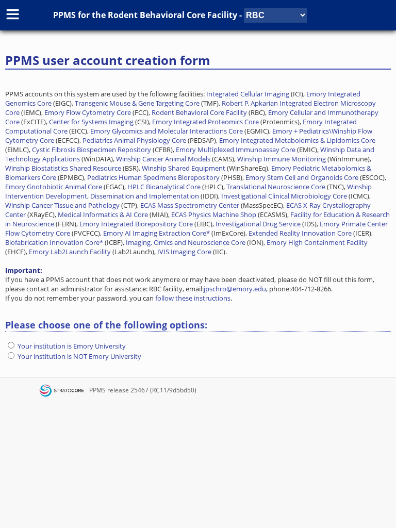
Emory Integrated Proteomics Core (205, 121)
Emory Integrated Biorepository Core (136, 223)
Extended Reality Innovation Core (300, 233)
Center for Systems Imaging (91, 121)
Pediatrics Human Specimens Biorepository (153, 177)
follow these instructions (192, 298)
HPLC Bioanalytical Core (164, 186)
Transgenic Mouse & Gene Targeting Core (137, 103)
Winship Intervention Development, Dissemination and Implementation (188, 191)
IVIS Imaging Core (184, 251)
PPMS (97, 390)
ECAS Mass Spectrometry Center (189, 205)
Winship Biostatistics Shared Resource (63, 168)
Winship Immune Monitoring (281, 158)
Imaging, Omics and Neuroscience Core (185, 242)
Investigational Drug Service (258, 223)
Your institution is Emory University (72, 346)
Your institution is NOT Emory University (79, 356)
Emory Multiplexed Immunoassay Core (235, 149)
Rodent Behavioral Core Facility (172, 15)
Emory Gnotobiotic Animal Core (53, 186)
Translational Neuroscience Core (275, 186)
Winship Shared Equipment (183, 168)
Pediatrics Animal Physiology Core (134, 140)
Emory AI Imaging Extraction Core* (156, 233)
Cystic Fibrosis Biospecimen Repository (91, 149)
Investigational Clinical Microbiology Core (284, 196)
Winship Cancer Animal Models (163, 158)
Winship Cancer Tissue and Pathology (62, 205)
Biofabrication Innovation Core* (54, 242)
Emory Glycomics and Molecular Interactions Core (166, 131)
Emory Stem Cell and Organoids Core (301, 177)
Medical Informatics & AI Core (103, 214)
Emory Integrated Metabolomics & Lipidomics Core (297, 140)
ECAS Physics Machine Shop (213, 214)
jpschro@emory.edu (235, 288)
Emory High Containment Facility (317, 242)
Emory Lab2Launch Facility (70, 251)
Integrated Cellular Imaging (247, 93)
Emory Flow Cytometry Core (87, 112)
